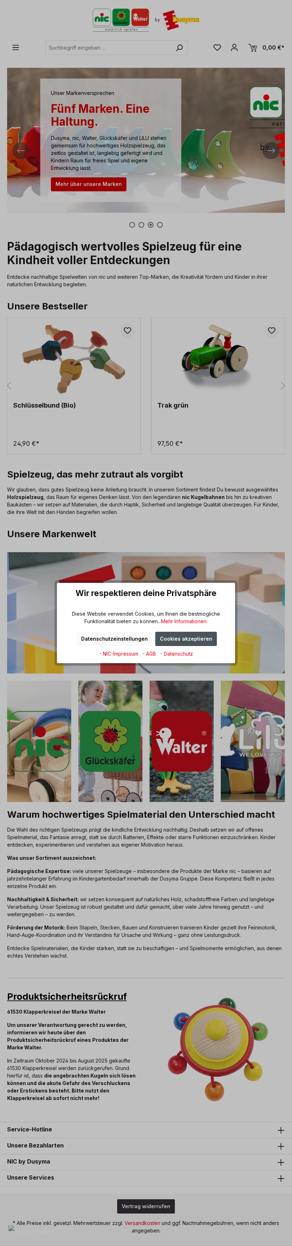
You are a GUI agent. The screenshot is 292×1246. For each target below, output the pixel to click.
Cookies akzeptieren (186, 639)
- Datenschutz (176, 654)
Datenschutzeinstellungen (114, 639)
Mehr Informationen (184, 621)
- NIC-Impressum (119, 654)
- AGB (149, 654)
